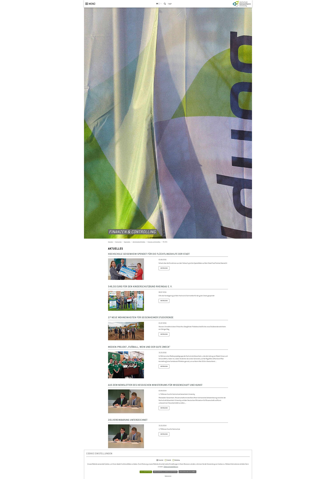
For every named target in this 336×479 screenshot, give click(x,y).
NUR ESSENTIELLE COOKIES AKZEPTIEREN (165, 472)
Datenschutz (168, 476)
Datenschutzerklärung (171, 467)
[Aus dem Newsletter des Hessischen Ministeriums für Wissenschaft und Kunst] (126, 413)
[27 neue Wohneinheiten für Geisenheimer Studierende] (126, 340)
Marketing (177, 460)
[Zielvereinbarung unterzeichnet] (126, 448)
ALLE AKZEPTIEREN (146, 472)
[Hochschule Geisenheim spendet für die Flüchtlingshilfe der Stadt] (126, 280)
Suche (165, 3)
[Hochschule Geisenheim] (242, 4)
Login (170, 4)
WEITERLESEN (164, 269)
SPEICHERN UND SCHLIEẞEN (187, 472)
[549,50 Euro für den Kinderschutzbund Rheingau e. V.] (126, 311)
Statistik (169, 460)
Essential (161, 460)
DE (157, 4)
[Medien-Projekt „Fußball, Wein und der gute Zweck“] (126, 379)
